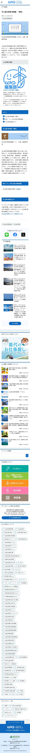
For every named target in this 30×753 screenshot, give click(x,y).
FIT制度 (6, 694)
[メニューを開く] (1, 2)
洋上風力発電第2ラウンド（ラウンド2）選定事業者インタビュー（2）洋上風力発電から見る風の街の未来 (20, 270)
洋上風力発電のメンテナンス (10, 613)
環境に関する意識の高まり (20, 709)
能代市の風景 (7, 569)
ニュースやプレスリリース (10, 715)
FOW (13, 694)
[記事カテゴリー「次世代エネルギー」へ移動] (15, 483)
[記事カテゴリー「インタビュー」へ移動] (15, 468)
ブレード (14, 583)
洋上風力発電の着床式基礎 (10, 630)
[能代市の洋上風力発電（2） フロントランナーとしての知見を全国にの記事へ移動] (8, 300)
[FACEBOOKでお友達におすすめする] (15, 236)
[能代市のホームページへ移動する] (15, 739)
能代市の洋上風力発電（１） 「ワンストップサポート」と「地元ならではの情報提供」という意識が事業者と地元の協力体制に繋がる (20, 311)
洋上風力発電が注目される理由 (11, 599)
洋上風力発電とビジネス (9, 542)
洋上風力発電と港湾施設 (9, 606)
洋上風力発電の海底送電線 (10, 626)
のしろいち (17, 569)
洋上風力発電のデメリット (10, 545)
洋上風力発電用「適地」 (12, 116)
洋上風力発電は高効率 (9, 640)
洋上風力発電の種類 (8, 633)
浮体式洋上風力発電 (8, 660)
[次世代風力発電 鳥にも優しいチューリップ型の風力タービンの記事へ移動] (8, 259)
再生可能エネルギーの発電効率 (11, 586)
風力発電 (19, 712)
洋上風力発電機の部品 (9, 657)
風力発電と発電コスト (9, 576)
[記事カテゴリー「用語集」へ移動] (15, 497)
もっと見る (15, 323)
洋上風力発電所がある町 (9, 562)
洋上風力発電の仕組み (21, 532)
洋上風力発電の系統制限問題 (10, 636)
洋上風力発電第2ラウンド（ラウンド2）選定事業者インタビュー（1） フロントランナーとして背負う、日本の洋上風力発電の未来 (20, 285)
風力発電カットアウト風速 (10, 677)
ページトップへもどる (13, 722)
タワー (24, 579)
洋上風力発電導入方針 (9, 643)
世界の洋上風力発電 (8, 572)
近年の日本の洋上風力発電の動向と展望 (20, 247)
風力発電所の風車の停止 (9, 687)
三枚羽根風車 (23, 583)
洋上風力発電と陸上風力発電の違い (12, 556)
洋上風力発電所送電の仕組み (10, 650)
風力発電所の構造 (8, 684)
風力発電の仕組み (21, 667)
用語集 (5, 705)
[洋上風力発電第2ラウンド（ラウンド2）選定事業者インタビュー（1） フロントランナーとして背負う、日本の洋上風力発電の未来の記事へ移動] (8, 284)
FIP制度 (21, 691)
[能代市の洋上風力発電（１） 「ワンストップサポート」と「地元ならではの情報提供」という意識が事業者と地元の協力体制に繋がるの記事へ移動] (8, 310)
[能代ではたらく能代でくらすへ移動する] (15, 348)
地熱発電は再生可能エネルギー (11, 589)
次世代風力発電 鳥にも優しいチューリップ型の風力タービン (20, 258)
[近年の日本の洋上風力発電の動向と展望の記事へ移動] (8, 251)
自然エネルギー (21, 572)
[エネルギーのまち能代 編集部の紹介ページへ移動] (15, 88)
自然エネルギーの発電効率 (10, 664)
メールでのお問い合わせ (15, 518)
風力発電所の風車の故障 (9, 691)
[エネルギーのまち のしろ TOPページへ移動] (12, 3)
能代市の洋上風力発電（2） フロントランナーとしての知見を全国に (20, 298)
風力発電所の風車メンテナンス (11, 579)
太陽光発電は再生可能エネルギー (11, 593)
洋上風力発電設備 (22, 657)
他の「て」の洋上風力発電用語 (14, 119)
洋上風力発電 (21, 529)
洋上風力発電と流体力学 (9, 603)
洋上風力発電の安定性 (9, 616)
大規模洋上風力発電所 (9, 559)
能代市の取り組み (8, 532)
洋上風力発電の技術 (22, 539)
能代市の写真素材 (22, 566)
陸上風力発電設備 (8, 667)
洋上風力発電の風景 (8, 566)
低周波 (18, 189)
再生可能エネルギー (8, 539)
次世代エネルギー (8, 712)
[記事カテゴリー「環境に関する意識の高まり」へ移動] (15, 475)
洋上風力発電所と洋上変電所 (10, 647)
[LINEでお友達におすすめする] (7, 236)
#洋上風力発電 (17, 224)
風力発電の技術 (7, 670)
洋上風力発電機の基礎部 (9, 653)
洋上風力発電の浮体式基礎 (10, 623)
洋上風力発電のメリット (9, 549)
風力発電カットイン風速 (9, 680)
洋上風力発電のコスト (9, 610)
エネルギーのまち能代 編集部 (11, 90)
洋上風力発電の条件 (8, 620)
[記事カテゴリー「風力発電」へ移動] (15, 490)
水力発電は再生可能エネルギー (11, 596)
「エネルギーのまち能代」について (15, 730)
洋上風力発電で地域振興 (9, 535)
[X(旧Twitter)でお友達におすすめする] (23, 236)
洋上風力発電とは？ (11, 122)
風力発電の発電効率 (20, 670)
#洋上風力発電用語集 (7, 18)
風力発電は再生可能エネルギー (11, 674)
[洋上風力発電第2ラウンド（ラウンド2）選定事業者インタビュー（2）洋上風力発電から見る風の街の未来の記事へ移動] (8, 270)
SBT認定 (21, 694)
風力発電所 (22, 680)
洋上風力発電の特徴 (8, 552)
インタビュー (7, 709)
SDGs (21, 562)
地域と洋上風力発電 (16, 705)
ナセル (5, 583)
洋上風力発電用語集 (8, 529)
